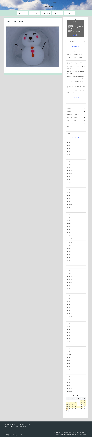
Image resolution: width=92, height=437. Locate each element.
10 (67, 404)
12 (72, 404)
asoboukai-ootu (75, 22)
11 (69, 404)
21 (78, 406)
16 (84, 404)
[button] (84, 41)
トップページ (57, 432)
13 (75, 404)
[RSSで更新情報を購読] (77, 35)
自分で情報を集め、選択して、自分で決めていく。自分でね (76, 91)
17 (67, 406)
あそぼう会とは (72, 432)
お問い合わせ (80, 432)
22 (81, 406)
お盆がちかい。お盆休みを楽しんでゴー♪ (75, 54)
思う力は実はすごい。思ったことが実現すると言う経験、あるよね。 (76, 62)
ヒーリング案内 (64, 432)
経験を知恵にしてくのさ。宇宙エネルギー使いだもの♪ (76, 72)
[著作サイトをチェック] (74, 35)
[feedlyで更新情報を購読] (76, 35)
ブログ (85, 432)
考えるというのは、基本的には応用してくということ (76, 58)
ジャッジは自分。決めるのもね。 (74, 51)
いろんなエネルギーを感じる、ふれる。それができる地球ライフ (76, 82)
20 (75, 406)
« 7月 (67, 414)
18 (70, 406)
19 (72, 406)
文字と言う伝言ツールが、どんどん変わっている (76, 87)
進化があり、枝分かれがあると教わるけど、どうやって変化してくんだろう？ (75, 77)
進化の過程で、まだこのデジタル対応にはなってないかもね (76, 67)
